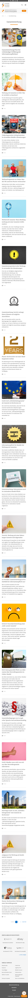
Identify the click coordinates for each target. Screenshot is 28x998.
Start (3, 15)
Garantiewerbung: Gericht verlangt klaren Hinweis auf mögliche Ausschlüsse (13, 314)
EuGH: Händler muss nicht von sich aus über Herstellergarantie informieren (13, 764)
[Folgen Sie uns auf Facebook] (17, 0)
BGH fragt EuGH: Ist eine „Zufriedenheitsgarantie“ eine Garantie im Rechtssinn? (13, 813)
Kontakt (14, 990)
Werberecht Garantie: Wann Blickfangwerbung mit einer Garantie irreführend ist (14, 222)
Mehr (24, 10)
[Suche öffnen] (22, 5)
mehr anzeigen (23, 954)
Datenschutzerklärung (14, 984)
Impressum (14, 987)
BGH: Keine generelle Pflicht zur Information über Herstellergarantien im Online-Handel (14, 672)
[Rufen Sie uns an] (10, 1)
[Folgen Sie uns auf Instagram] (15, 0)
